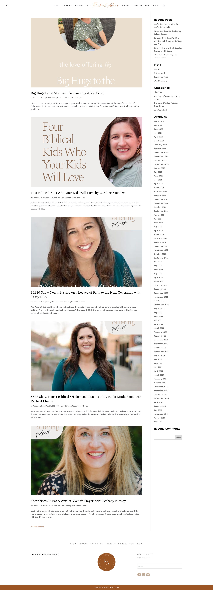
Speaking (67, 6)
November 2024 (161, 203)
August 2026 (159, 121)
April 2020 (158, 402)
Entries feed (159, 73)
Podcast (126, 6)
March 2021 (159, 375)
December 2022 (161, 293)
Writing (79, 6)
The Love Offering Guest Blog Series (71, 98)
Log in (156, 69)
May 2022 (158, 320)
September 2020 (161, 398)
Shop (147, 6)
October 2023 (160, 254)
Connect (137, 6)
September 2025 (161, 164)
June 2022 (158, 316)
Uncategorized (160, 110)
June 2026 (158, 129)
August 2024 (159, 215)
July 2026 (158, 125)
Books (156, 6)
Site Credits (143, 558)
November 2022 (161, 297)
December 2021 (161, 340)
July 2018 (158, 421)
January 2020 (160, 406)
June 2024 (158, 222)
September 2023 (161, 258)
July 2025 (158, 172)
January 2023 (160, 289)
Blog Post (158, 92)
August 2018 (159, 418)
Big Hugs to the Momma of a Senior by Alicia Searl (67, 93)
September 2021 (161, 351)
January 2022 (160, 336)
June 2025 (158, 176)
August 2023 (159, 262)
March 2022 (159, 328)
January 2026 (160, 148)
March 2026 (159, 141)
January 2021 (159, 382)
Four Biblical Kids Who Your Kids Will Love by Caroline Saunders (78, 193)
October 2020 (160, 394)
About (56, 6)
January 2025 (160, 195)
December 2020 (161, 386)
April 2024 (158, 230)
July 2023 (158, 265)
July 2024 (158, 219)
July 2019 (158, 410)
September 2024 (161, 211)
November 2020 (161, 390)
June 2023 (158, 269)
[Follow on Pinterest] (148, 574)
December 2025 (161, 152)
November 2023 (161, 250)
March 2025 (159, 187)
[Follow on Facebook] (139, 574)
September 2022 (161, 304)
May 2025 (158, 180)
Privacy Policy (145, 555)
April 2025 (158, 183)
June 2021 (158, 363)
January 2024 (160, 242)
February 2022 (160, 332)
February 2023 (160, 285)
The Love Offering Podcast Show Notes (73, 406)
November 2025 (161, 156)
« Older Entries (37, 526)
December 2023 (161, 246)
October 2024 (160, 207)
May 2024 (158, 226)
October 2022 (160, 301)
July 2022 (158, 312)
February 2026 (160, 144)
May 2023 (158, 273)
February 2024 (160, 238)
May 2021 (158, 367)
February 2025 (160, 191)
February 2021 (160, 379)
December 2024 (161, 199)
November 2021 (161, 343)
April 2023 (158, 277)
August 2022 (159, 308)
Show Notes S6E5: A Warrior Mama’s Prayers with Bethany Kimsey (78, 501)
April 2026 (158, 137)
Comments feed (161, 77)
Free (88, 6)
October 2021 (160, 347)
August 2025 (159, 168)
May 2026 (158, 133)
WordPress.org (160, 81)
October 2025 (160, 160)
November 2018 (161, 414)
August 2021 (159, 355)
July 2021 (158, 359)
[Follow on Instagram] (143, 574)
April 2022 (158, 324)
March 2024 (159, 234)
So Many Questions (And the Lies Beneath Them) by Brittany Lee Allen (168, 41)
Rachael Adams (39, 98)
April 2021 (158, 371)
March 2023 (159, 281)
